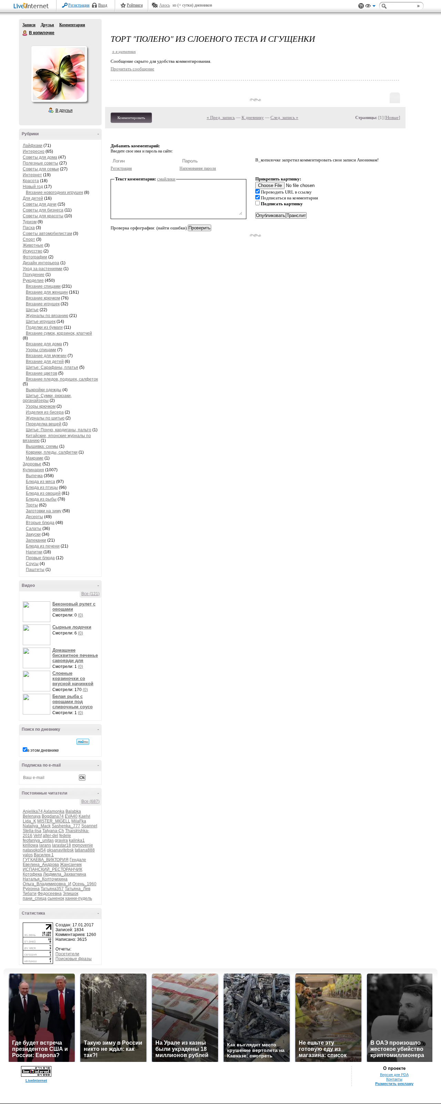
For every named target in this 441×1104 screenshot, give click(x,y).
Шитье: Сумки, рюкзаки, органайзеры (47, 398)
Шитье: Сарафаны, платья (52, 367)
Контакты (394, 1079)
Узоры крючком (40, 406)
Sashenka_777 (66, 826)
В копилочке (25, 33)
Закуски (33, 534)
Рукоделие (33, 280)
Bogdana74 (53, 816)
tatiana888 (85, 850)
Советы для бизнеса (43, 210)
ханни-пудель (78, 898)
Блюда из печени (43, 546)
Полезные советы (40, 163)
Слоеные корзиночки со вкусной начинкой (72, 678)
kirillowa (30, 845)
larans (45, 845)
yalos (28, 854)
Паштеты (35, 569)
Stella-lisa (32, 830)
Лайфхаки (32, 145)
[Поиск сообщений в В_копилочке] (82, 742)
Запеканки (36, 540)
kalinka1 (77, 840)
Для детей (33, 198)
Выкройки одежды (43, 389)
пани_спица (35, 898)
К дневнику (253, 117)
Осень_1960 (84, 883)
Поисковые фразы (73, 958)
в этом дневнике (43, 750)
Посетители (67, 954)
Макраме (34, 458)
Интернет (32, 174)
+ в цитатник (124, 51)
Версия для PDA (394, 1075)
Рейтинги (135, 5)
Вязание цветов (41, 373)
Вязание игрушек (43, 304)
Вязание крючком (43, 298)
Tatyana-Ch (53, 830)
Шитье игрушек (40, 321)
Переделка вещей (43, 424)
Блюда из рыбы (41, 499)
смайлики (166, 178)
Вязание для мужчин (46, 355)
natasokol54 (34, 850)
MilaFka (78, 821)
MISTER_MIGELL (53, 821)
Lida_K (29, 821)
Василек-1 (44, 854)
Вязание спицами (43, 286)
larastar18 (61, 845)
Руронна (31, 888)
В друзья (64, 110)
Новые (392, 117)
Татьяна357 (52, 888)
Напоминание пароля (198, 168)
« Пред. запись (221, 117)
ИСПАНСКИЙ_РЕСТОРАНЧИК (52, 869)
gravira (61, 840)
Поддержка (361, 6)
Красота (31, 180)
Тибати (30, 893)
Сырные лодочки (71, 627)
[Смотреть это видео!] (37, 611)
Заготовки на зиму (43, 511)
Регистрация (79, 5)
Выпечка (34, 475)
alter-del (50, 835)
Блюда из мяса (40, 481)
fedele (65, 835)
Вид (370, 7)
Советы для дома (40, 157)
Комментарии (72, 24)
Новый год (33, 186)
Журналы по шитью (45, 418)
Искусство (32, 251)
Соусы (32, 563)
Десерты (34, 516)
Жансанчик (71, 864)
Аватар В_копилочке (59, 74)
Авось (164, 5)
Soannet (89, 826)
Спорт (29, 239)
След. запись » (284, 117)
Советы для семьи (41, 169)
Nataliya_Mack (37, 826)
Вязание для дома (44, 344)
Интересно (33, 151)
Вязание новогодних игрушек (54, 192)
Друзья (47, 24)
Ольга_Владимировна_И (47, 883)
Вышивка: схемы (42, 446)
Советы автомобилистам (47, 233)
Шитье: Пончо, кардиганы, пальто (58, 429)
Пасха (29, 227)
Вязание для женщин (47, 292)
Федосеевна (50, 893)
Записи (28, 24)
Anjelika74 (33, 811)
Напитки (34, 552)
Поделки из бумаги (44, 327)
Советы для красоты (43, 216)
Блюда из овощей (43, 493)
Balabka (73, 811)
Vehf (37, 835)
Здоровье (32, 464)
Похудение (33, 274)
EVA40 (71, 816)
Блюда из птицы (42, 487)
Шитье (32, 309)
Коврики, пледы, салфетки (52, 452)
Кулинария (33, 469)
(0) (80, 615)
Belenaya (32, 816)
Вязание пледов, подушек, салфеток (62, 379)
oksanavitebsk (60, 850)
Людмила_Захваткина (64, 874)
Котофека (32, 874)
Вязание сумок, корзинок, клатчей (59, 333)
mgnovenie (82, 845)
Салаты (33, 528)
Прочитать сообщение (132, 68)
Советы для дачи (40, 204)
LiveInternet (32, 6)
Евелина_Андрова (41, 864)
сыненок (56, 898)
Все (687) (90, 801)
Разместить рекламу (394, 1084)
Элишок (70, 893)
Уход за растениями (42, 268)
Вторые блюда (40, 522)
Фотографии (35, 257)
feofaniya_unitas (38, 840)
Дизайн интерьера (41, 262)
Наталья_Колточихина (45, 879)
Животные (33, 245)
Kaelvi (84, 816)
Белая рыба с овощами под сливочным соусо (72, 701)
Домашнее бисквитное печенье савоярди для (75, 655)
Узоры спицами (41, 349)
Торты (32, 505)
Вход (102, 5)
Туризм (30, 221)
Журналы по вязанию (47, 315)
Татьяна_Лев (77, 888)
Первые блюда (40, 557)
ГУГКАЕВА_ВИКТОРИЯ (46, 859)
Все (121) (90, 593)
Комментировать (131, 118)
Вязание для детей (45, 361)
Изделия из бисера (45, 412)
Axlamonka (53, 811)
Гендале (78, 859)
